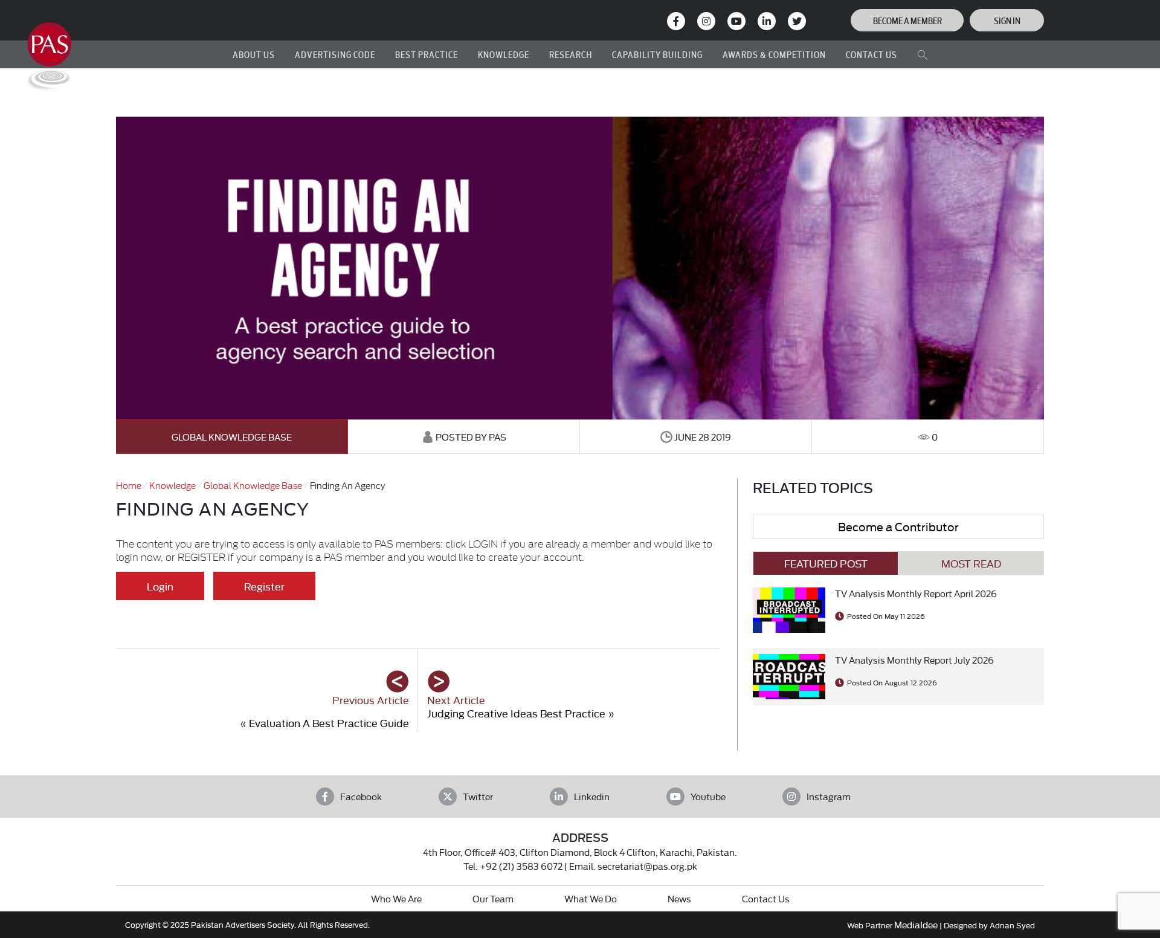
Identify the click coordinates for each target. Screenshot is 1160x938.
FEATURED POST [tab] (826, 563)
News (679, 898)
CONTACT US (871, 54)
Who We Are (396, 898)
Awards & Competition (774, 54)
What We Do (590, 898)
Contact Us (766, 898)
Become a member (907, 20)
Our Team (493, 898)
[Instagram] (706, 21)
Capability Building (657, 54)
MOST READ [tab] (971, 563)
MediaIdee (916, 924)
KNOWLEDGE (503, 54)
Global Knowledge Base (232, 436)
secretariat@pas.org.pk (647, 865)
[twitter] (797, 21)
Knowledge (172, 485)
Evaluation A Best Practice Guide (329, 722)
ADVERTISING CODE (335, 54)
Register (264, 586)
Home (128, 485)
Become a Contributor (898, 526)
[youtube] (736, 21)
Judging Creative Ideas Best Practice (516, 712)
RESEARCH (570, 54)
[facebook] (676, 21)
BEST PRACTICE (426, 54)
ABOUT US (254, 54)
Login (160, 586)
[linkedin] (767, 21)
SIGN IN (1007, 20)
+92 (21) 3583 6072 (521, 865)
